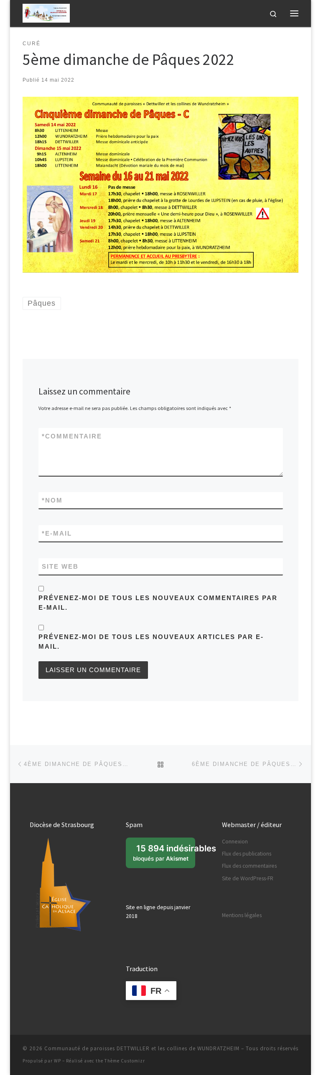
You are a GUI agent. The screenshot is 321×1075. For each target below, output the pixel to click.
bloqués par (164, 855)
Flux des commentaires (249, 865)
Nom (52, 500)
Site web (60, 566)
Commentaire (72, 436)
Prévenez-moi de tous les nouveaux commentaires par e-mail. (158, 602)
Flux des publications (246, 853)
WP (57, 1061)
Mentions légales (242, 915)
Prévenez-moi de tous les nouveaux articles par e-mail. (151, 641)
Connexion (235, 841)
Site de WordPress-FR (247, 878)
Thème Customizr (124, 1061)
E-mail (57, 533)
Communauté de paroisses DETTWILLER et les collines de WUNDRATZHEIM (141, 1048)
